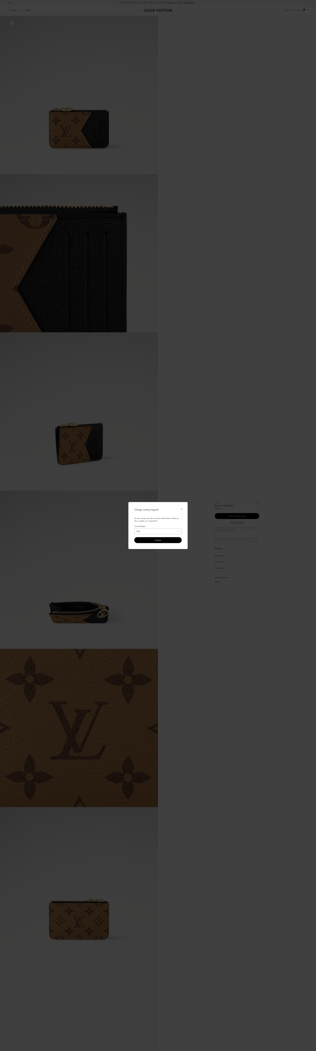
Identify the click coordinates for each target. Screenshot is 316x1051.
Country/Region (140, 526)
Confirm (158, 540)
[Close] (181, 509)
